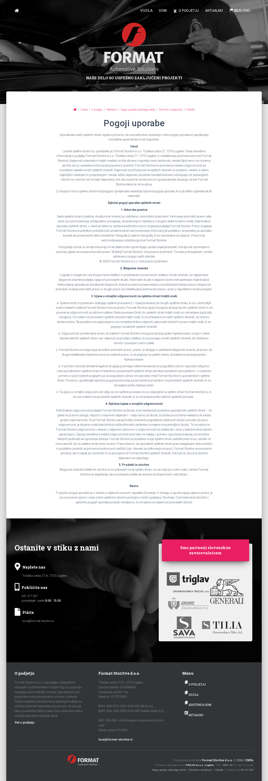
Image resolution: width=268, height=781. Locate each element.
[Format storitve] (17, 10)
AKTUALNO (195, 715)
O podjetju (197, 684)
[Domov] (75, 109)
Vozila (193, 694)
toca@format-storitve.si (38, 621)
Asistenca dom (199, 705)
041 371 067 (30, 596)
